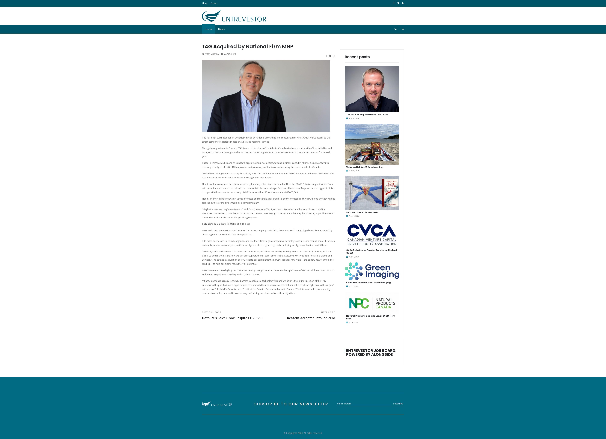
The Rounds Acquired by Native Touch (367, 114)
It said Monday (317, 162)
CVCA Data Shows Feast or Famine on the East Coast (371, 251)
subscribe (398, 403)
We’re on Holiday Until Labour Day (364, 166)
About (205, 3)
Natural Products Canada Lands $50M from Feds (370, 317)
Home (208, 29)
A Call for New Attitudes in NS (362, 212)
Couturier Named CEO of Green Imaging (368, 282)
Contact (214, 3)
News (221, 29)
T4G (204, 137)
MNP (299, 137)
